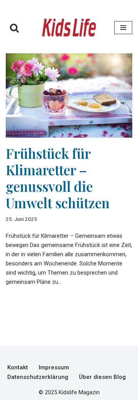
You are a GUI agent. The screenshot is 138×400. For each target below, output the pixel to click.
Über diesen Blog (102, 377)
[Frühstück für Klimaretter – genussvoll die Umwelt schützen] (69, 95)
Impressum (54, 367)
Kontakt (17, 367)
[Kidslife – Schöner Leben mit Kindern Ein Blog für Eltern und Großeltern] (69, 27)
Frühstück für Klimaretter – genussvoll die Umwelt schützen (58, 178)
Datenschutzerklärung (37, 377)
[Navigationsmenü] (123, 27)
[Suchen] (14, 28)
